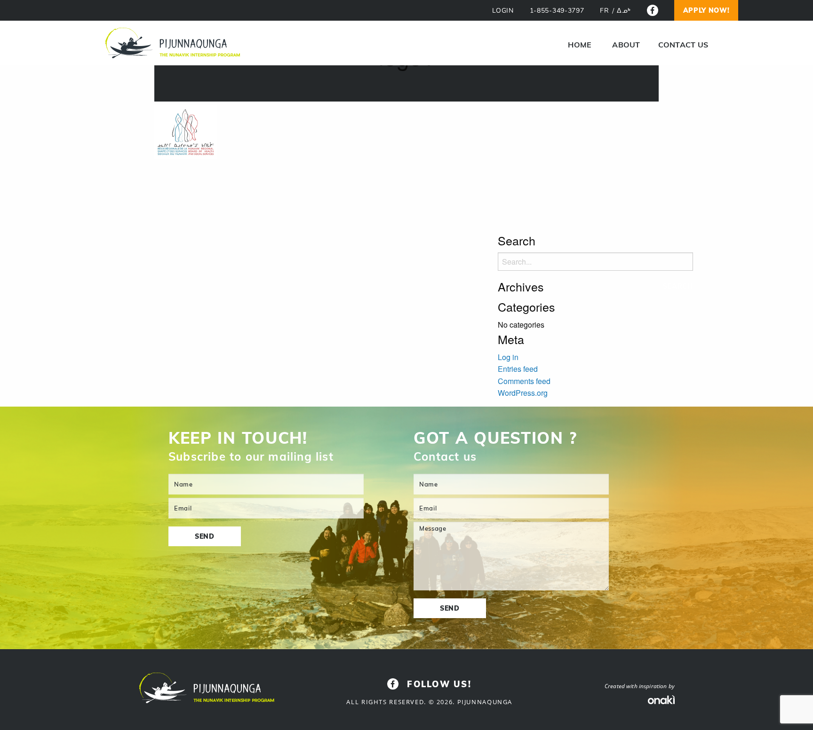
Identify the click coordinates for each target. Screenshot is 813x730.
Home (579, 44)
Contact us (683, 44)
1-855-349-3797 (557, 10)
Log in (508, 357)
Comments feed (524, 381)
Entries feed (518, 368)
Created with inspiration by (640, 686)
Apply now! (706, 10)
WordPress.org (523, 392)
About (626, 44)
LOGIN (503, 10)
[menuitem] (580, 45)
